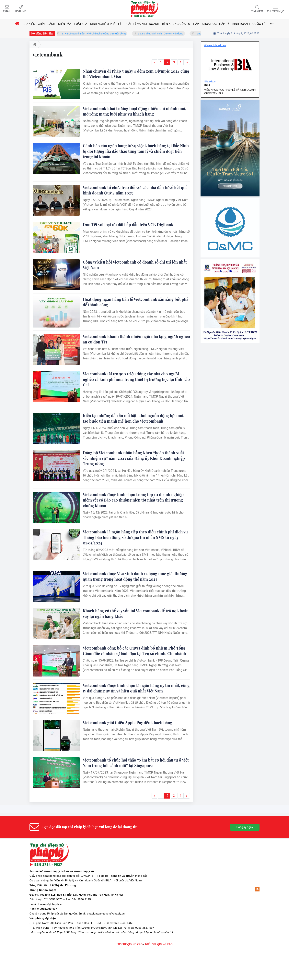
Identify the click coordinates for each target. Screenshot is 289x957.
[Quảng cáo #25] (230, 53)
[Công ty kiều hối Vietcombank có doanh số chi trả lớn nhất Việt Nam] (56, 274)
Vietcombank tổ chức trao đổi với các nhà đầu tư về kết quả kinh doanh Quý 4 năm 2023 (135, 190)
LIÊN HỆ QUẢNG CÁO (130, 944)
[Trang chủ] (17, 24)
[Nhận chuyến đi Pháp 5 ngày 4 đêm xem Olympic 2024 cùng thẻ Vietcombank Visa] (56, 83)
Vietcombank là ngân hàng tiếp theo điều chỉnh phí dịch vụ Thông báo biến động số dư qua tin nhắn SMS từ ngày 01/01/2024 (135, 537)
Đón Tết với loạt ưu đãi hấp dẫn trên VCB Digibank (128, 224)
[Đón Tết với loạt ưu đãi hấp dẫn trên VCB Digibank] (56, 237)
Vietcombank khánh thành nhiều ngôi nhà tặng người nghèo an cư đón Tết (136, 339)
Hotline (20, 11)
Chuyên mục (275, 11)
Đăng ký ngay (244, 827)
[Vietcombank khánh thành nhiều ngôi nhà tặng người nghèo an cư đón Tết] (56, 349)
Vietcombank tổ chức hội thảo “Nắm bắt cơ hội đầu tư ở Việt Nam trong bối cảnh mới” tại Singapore (136, 762)
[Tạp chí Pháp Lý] (144, 9)
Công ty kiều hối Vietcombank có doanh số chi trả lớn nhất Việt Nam (135, 264)
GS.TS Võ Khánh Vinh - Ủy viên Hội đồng (143, 33)
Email (7, 11)
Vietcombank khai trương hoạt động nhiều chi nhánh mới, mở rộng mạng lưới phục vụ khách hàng (134, 111)
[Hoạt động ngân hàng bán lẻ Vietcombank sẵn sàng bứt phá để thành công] (56, 312)
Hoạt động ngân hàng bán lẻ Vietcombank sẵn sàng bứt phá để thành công (135, 301)
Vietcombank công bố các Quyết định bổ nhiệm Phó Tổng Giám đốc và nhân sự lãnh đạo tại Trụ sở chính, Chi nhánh (134, 650)
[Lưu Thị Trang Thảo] (230, 239)
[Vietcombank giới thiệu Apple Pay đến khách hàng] (56, 735)
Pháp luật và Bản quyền (62, 913)
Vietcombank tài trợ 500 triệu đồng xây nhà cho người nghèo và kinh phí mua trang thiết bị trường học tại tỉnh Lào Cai (136, 379)
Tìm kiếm (257, 11)
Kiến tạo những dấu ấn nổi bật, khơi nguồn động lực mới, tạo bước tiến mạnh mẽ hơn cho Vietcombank (133, 418)
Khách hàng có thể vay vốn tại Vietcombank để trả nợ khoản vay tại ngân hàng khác (136, 613)
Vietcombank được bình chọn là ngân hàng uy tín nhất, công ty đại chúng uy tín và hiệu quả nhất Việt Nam (136, 688)
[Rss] (257, 889)
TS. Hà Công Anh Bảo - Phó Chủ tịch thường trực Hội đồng (76, 33)
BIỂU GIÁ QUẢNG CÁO (158, 944)
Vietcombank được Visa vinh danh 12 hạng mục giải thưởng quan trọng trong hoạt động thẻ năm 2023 (135, 576)
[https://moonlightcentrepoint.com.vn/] (230, 180)
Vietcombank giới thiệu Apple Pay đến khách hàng (127, 722)
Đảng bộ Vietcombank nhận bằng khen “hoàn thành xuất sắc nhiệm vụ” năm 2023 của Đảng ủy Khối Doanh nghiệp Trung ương (134, 458)
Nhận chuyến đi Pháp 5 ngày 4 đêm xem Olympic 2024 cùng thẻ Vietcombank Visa (136, 73)
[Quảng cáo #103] (230, 115)
